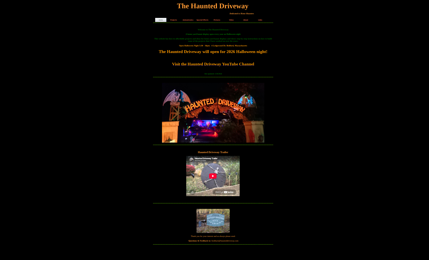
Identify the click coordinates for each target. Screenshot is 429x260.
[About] (246, 20)
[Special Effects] (202, 20)
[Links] (260, 20)
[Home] (160, 20)
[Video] (231, 20)
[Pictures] (217, 20)
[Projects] (173, 20)
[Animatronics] (188, 20)
